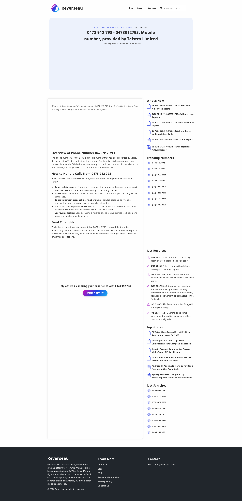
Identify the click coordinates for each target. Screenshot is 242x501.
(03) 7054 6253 (159, 426)
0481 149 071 (158, 162)
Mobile (110, 27)
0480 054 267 (157, 266)
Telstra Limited (125, 27)
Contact (152, 8)
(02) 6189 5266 (158, 304)
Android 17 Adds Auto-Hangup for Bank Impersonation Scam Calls (172, 368)
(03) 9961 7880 (159, 402)
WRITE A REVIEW (95, 293)
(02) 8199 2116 (159, 198)
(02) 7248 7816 (159, 192)
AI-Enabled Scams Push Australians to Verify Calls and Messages (171, 359)
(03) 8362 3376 (159, 204)
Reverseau (72, 8)
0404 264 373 (158, 432)
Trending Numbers (160, 158)
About (140, 8)
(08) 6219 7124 (159, 420)
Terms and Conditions (109, 477)
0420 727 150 (158, 414)
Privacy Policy (105, 481)
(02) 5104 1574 (158, 274)
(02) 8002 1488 (159, 174)
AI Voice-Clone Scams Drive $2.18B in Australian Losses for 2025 (171, 334)
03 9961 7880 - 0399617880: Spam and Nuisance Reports (171, 107)
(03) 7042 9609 (159, 186)
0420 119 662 (158, 180)
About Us (102, 464)
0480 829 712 (158, 408)
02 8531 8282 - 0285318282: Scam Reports (172, 139)
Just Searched (157, 385)
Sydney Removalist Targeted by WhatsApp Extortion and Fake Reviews (172, 376)
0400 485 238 (157, 257)
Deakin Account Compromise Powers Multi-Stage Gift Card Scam (171, 351)
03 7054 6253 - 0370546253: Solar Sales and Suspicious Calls (171, 133)
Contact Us (103, 485)
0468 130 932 (158, 168)
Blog (130, 8)
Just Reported (157, 251)
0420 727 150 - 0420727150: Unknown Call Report (173, 124)
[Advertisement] (121, 64)
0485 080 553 (157, 286)
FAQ (100, 473)
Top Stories (155, 327)
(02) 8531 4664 (158, 312)
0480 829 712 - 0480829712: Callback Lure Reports (172, 116)
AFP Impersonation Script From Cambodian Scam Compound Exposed (171, 342)
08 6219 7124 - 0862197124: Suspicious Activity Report (171, 148)
